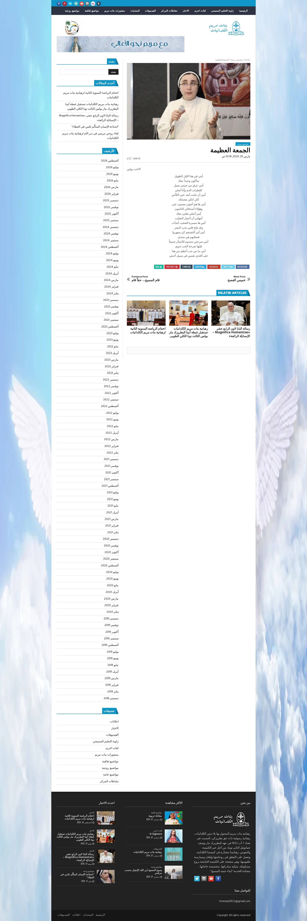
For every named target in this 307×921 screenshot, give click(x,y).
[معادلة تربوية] (173, 818)
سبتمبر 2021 (111, 479)
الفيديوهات (150, 10)
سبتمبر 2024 (111, 240)
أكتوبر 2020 (112, 552)
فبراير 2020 (111, 605)
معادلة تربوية (155, 815)
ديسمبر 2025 (111, 200)
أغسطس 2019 (110, 645)
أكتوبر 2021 (112, 472)
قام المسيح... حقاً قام (146, 278)
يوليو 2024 (112, 253)
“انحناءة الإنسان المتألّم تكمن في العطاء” (95, 127)
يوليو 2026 (112, 167)
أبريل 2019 (112, 671)
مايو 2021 (113, 506)
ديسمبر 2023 (111, 300)
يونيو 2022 (112, 419)
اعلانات (114, 721)
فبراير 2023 (112, 366)
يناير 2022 (113, 452)
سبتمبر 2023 (111, 320)
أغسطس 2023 (110, 326)
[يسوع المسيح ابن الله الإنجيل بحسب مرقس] (173, 872)
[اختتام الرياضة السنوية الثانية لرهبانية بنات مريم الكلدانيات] (146, 313)
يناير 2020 (113, 612)
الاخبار (186, 10)
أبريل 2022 (112, 433)
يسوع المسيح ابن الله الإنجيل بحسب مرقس (143, 871)
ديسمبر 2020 (111, 539)
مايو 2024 (113, 267)
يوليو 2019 (113, 652)
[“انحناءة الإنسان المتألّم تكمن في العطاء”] (106, 876)
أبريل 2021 (112, 512)
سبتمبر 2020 (111, 559)
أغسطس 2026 (110, 160)
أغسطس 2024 (110, 247)
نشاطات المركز (169, 10)
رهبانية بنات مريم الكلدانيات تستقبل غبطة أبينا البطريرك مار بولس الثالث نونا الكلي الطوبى (188, 332)
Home (247, 60)
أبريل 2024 (112, 273)
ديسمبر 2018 (111, 698)
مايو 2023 (113, 346)
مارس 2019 (112, 678)
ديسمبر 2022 (111, 380)
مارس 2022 (111, 439)
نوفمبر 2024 (111, 233)
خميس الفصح (237, 278)
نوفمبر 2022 (111, 386)
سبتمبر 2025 (111, 220)
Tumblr (185, 266)
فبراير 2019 (112, 685)
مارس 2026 (111, 187)
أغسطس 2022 (110, 406)
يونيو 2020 (112, 578)
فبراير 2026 (111, 194)
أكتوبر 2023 (112, 313)
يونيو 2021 (113, 499)
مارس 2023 (111, 360)
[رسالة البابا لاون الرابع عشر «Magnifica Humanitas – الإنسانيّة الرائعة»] (230, 313)
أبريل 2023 (112, 353)
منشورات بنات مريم (114, 10)
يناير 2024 (112, 293)
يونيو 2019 (113, 658)
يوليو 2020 (112, 572)
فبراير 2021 (112, 525)
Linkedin (199, 266)
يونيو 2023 (113, 340)
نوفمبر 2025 (111, 207)
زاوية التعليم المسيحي (222, 10)
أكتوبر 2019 (112, 632)
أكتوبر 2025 (112, 214)
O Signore (156, 833)
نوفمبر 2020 (111, 545)
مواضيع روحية (72, 10)
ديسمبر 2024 (111, 227)
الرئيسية (243, 10)
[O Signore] (173, 836)
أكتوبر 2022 (112, 393)
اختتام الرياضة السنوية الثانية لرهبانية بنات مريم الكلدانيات (148, 330)
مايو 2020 (113, 585)
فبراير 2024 (111, 287)
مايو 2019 (113, 665)
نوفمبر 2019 (111, 625)
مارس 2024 (111, 280)
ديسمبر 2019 (111, 618)
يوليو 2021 (113, 492)
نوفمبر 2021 (111, 466)
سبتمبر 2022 (111, 399)
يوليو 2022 (112, 413)
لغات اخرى (200, 10)
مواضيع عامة (111, 774)
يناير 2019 (113, 691)
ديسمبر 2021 (111, 459)
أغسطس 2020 (110, 565)
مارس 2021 (112, 519)
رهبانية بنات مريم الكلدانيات (147, 852)
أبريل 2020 (112, 592)
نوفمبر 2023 (111, 306)
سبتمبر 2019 (111, 638)
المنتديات (135, 10)
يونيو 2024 (112, 260)
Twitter (227, 266)
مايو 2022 (113, 426)
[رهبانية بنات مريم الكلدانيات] (173, 854)
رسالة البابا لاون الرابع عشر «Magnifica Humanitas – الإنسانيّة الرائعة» (231, 332)
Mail (157, 266)
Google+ (212, 266)
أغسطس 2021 (110, 486)
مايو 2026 (113, 180)
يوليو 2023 (112, 333)
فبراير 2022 (111, 446)
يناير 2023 (113, 373)
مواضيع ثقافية (92, 10)
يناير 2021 (113, 532)
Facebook (241, 266)
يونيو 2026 (112, 174)
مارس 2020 (111, 599)
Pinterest (171, 266)
